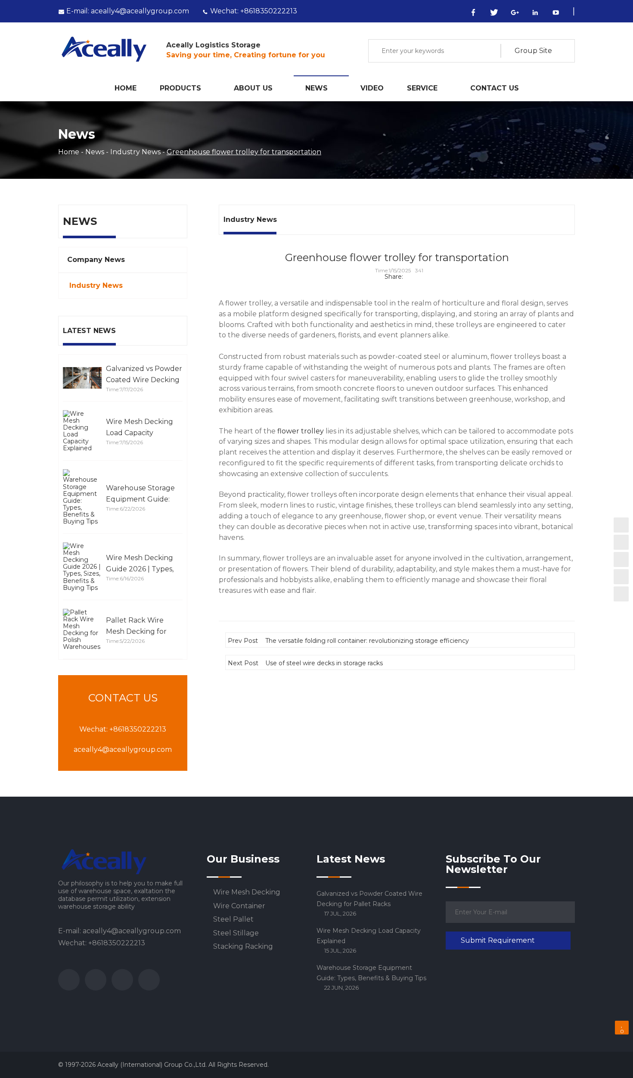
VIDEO (372, 88)
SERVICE (422, 88)
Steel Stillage (236, 933)
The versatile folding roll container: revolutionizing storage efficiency (367, 640)
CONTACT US (494, 88)
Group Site (533, 51)
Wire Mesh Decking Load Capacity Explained (139, 432)
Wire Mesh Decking (246, 892)
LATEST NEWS (89, 331)
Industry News (135, 152)
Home (68, 152)
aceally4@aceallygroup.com (127, 11)
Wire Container (239, 906)
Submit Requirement (498, 940)
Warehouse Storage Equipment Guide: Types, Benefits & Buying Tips (371, 973)
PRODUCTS (180, 88)
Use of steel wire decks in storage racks (324, 663)
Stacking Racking (243, 946)
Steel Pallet (233, 919)
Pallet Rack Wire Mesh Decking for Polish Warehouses (138, 631)
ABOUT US (253, 88)
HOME (126, 88)
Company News (96, 259)
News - (97, 152)
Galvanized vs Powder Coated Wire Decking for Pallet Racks (144, 380)
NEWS (316, 88)
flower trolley (300, 431)
